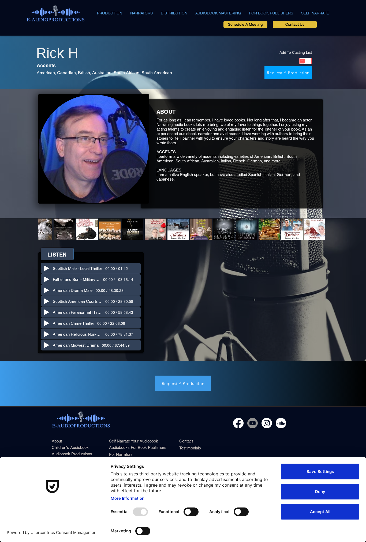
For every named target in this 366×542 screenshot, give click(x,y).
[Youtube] (252, 423)
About (57, 441)
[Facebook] (238, 423)
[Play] (46, 268)
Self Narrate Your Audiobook (133, 441)
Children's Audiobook (70, 447)
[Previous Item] (47, 229)
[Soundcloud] (281, 423)
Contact (186, 441)
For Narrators (121, 454)
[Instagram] (267, 423)
